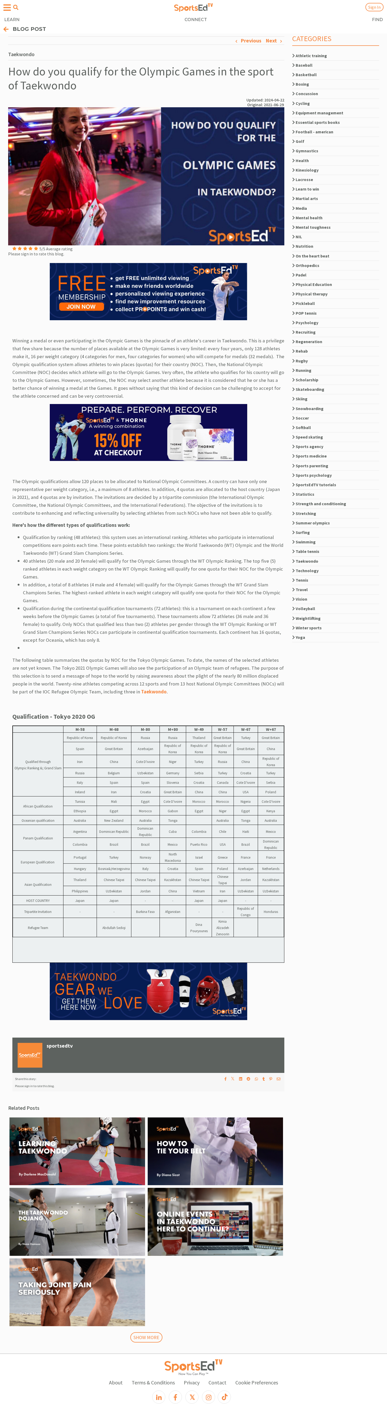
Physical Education (313, 284)
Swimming (305, 541)
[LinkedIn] (159, 1397)
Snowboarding (309, 408)
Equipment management (319, 112)
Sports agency (309, 446)
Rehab (301, 351)
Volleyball (305, 608)
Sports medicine (311, 456)
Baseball (303, 65)
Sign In (374, 7)
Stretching (305, 513)
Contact (217, 1382)
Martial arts (306, 198)
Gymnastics (306, 150)
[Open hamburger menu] (7, 7)
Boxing (302, 84)
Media (301, 208)
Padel (300, 275)
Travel (301, 589)
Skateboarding (309, 389)
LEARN (11, 19)
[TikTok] (224, 1397)
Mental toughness (313, 227)
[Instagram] (208, 1397)
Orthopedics (307, 265)
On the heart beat (312, 256)
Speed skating (309, 437)
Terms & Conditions (153, 1382)
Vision (301, 599)
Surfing (302, 532)
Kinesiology (307, 170)
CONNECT (196, 19)
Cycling (302, 103)
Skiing (301, 398)
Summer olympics (312, 523)
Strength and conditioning (320, 503)
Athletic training (311, 55)
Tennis (301, 580)
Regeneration (308, 341)
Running (303, 370)
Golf (299, 141)
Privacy (192, 1382)
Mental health (308, 217)
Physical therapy (311, 293)
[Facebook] (175, 1397)
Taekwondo (154, 692)
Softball (303, 427)
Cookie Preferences (256, 1382)
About (116, 1382)
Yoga (300, 637)
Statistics (304, 494)
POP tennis (306, 313)
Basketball (306, 74)
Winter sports (308, 627)
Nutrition (304, 246)
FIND (377, 19)
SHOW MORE (146, 1337)
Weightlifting (308, 618)
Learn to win (307, 189)
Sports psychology (313, 475)
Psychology (306, 322)
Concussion (306, 93)
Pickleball (305, 303)
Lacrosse (304, 179)
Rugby (301, 360)
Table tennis (307, 551)
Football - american (314, 131)
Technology (307, 570)
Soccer (302, 418)
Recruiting (305, 332)
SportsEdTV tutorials (315, 484)
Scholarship (306, 379)
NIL (298, 236)
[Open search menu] (15, 7)
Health (302, 160)
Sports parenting (311, 465)
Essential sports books (317, 122)
